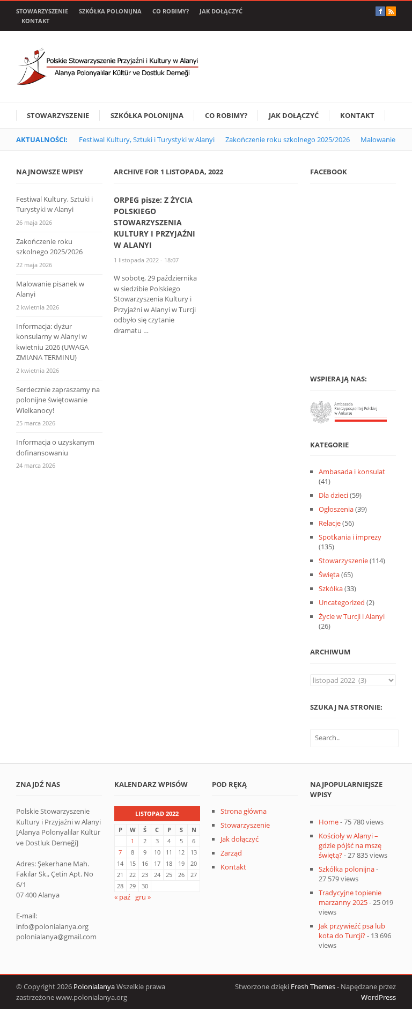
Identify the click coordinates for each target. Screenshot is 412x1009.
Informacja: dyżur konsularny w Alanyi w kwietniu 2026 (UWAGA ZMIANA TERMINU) (52, 342)
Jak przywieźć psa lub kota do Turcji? (352, 930)
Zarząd (231, 853)
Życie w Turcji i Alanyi (352, 616)
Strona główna (243, 811)
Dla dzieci (333, 495)
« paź (122, 897)
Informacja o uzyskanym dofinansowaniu (55, 447)
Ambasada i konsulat (352, 471)
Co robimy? (170, 11)
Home (329, 822)
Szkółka (331, 588)
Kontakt (35, 21)
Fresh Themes (313, 986)
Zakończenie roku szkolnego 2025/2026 (287, 139)
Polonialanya (94, 986)
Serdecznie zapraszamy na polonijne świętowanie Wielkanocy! (58, 400)
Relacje (330, 523)
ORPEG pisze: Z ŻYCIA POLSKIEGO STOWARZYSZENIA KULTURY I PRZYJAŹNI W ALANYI (154, 222)
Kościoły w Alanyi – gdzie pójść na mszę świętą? (350, 845)
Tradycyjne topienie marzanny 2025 (350, 897)
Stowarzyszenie (42, 11)
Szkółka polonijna (110, 11)
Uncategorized (342, 602)
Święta (329, 574)
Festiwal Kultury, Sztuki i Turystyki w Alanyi (147, 139)
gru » (143, 897)
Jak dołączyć (221, 11)
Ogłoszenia (336, 509)
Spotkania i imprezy (350, 537)
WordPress (378, 997)
